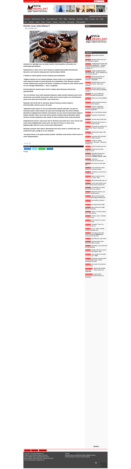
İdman (101, 19)
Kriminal (92, 19)
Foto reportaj (70, 22)
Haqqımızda (34, 450)
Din (97, 19)
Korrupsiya (62, 22)
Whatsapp (42, 149)
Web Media (73, 453)
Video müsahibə (80, 22)
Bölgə (65, 19)
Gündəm (55, 22)
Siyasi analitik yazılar (52, 19)
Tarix (25, 22)
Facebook (27, 149)
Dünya (86, 19)
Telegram (49, 149)
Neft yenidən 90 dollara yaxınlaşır (95, 16)
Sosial (43, 22)
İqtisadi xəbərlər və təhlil (38, 19)
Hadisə (38, 22)
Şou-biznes (80, 19)
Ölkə (61, 19)
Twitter (34, 149)
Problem (49, 22)
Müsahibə (31, 22)
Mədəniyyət (72, 19)
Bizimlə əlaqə (42, 450)
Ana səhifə (27, 19)
